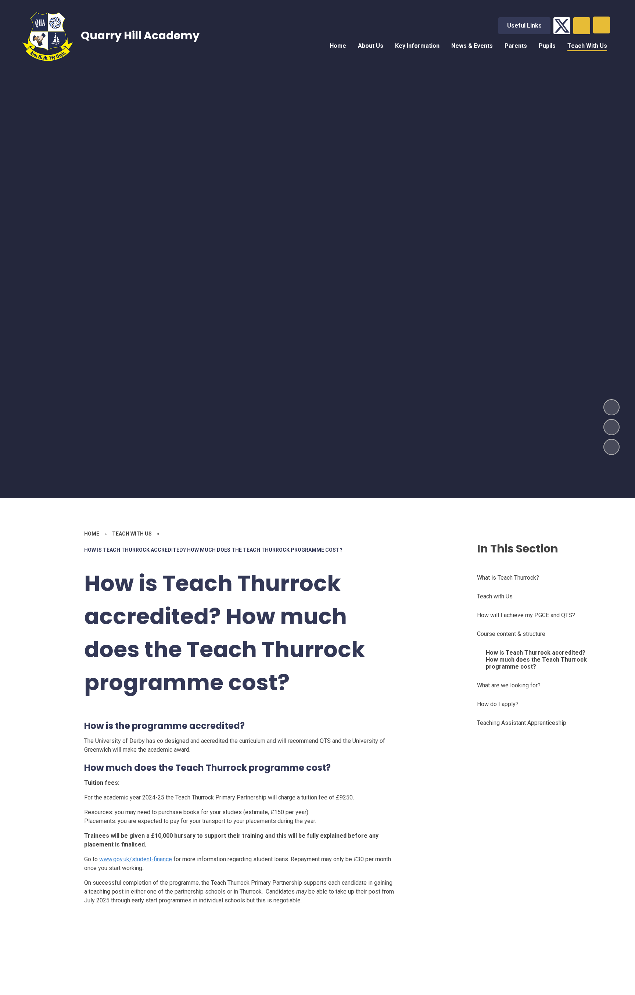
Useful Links (524, 25)
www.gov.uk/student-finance (135, 859)
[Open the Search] (581, 25)
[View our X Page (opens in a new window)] (561, 25)
